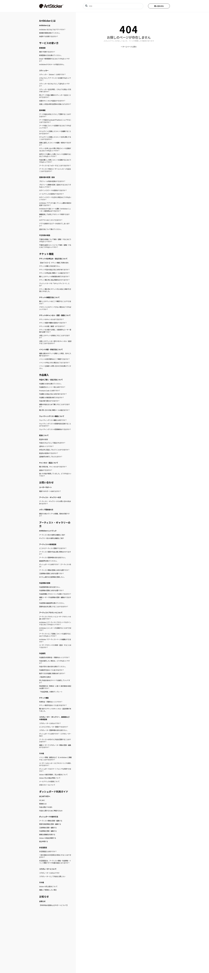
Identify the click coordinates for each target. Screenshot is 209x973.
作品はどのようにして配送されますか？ (52, 443)
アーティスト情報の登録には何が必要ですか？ (54, 570)
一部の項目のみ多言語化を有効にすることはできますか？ (55, 856)
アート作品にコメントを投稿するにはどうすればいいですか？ (55, 127)
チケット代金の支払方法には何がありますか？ (54, 270)
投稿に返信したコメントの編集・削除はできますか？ (55, 144)
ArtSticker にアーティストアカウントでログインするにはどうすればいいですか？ (55, 623)
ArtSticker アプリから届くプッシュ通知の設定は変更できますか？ (55, 204)
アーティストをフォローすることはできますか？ (55, 165)
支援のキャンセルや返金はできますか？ (52, 101)
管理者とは (42, 804)
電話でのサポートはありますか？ (50, 491)
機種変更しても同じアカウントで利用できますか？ (54, 215)
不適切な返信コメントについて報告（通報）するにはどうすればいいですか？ (55, 246)
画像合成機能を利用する (47, 834)
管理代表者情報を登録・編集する (50, 824)
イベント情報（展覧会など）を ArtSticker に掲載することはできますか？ (55, 758)
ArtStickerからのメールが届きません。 (52, 64)
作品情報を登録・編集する (48, 831)
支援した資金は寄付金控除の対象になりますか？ (55, 104)
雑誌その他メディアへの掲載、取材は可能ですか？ (54, 515)
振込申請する (43, 841)
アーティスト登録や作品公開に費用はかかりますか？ (55, 553)
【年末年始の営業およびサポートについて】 (53, 905)
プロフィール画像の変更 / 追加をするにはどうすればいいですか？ (55, 186)
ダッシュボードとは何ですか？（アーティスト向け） (55, 565)
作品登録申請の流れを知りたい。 (50, 587)
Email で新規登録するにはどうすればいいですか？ (54, 60)
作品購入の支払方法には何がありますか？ (53, 394)
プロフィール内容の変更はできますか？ (52, 181)
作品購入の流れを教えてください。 (50, 384)
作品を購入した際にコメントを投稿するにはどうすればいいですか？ (55, 161)
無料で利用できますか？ (47, 52)
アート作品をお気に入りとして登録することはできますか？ (55, 115)
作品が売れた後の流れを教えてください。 (53, 666)
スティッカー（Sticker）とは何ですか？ (52, 74)
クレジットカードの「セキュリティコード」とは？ (54, 284)
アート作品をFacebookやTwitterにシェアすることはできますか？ (55, 121)
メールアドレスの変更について (49, 781)
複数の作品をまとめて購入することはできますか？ (54, 405)
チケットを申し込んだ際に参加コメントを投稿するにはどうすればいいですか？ (55, 149)
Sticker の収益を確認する (47, 838)
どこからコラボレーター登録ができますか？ (53, 727)
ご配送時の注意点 (45, 677)
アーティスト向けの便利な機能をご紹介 (52, 535)
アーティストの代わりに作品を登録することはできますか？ (55, 740)
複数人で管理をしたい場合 (48, 890)
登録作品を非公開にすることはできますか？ (53, 607)
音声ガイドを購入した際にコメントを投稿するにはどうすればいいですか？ (55, 155)
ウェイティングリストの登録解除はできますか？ (55, 429)
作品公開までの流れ (45, 807)
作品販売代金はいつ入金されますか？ (51, 670)
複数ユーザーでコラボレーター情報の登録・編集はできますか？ (55, 746)
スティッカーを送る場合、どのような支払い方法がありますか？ (55, 90)
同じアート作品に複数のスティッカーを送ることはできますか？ (55, 96)
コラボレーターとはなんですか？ (50, 723)
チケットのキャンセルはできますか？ (51, 319)
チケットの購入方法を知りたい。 (50, 266)
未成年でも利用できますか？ (48, 36)
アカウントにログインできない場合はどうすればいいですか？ (55, 308)
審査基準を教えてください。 (48, 561)
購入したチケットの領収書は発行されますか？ (54, 276)
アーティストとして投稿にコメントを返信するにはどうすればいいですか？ (55, 635)
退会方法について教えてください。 (50, 229)
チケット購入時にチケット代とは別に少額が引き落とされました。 (55, 290)
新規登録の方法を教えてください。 (50, 55)
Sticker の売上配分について (48, 886)
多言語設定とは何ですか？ (48, 851)
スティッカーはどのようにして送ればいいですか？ (54, 85)
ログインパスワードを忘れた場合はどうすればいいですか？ (55, 198)
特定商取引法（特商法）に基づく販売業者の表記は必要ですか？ (55, 687)
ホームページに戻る (129, 47)
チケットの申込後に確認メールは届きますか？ (54, 273)
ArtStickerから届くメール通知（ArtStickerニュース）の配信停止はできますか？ (55, 210)
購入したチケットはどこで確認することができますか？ (55, 302)
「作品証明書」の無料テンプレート (50, 692)
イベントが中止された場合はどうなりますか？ (54, 363)
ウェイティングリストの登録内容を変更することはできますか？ (55, 425)
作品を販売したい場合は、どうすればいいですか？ (54, 662)
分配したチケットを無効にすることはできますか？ (54, 336)
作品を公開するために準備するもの (50, 811)
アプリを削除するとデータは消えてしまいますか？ (54, 225)
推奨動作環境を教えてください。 (50, 33)
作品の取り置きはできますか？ (49, 401)
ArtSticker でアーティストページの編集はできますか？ (55, 640)
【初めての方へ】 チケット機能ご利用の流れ (54, 263)
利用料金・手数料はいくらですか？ (50, 702)
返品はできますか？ (45, 470)
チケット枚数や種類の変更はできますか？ (53, 323)
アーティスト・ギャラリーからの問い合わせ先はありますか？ (55, 502)
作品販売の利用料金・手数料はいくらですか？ (54, 657)
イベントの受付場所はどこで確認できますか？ (54, 359)
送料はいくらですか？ (46, 446)
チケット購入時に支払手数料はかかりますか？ (54, 280)
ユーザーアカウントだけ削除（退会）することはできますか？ (55, 646)
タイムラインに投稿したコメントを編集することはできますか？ (55, 132)
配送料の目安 (43, 439)
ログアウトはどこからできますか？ (50, 220)
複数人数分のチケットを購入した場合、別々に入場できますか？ (55, 354)
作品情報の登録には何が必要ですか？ (51, 590)
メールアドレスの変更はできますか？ (51, 194)
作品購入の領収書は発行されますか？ (51, 397)
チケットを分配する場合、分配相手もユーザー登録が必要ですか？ (55, 331)
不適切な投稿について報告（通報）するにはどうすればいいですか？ (55, 240)
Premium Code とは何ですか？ (49, 391)
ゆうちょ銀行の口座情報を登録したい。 (52, 577)
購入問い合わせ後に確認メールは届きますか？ (54, 410)
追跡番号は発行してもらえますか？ (50, 457)
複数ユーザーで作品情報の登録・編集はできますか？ (55, 598)
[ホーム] (57, 6)
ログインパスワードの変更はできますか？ (53, 190)
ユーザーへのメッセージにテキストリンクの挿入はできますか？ (55, 764)
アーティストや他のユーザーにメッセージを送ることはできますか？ (55, 170)
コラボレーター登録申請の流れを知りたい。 (53, 730)
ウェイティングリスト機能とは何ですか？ (53, 420)
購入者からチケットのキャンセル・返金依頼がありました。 (55, 710)
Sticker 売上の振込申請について (49, 778)
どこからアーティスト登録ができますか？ (53, 548)
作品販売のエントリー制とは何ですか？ (52, 387)
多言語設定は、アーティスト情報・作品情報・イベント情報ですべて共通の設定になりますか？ (55, 862)
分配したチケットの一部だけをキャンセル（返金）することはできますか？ (55, 342)
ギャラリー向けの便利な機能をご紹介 (51, 538)
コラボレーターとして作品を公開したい (52, 876)
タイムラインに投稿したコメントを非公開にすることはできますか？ (55, 138)
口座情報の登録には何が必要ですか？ (51, 573)
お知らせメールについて (47, 785)
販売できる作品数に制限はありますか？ (52, 673)
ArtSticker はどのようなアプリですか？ (52, 29)
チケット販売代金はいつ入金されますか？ (53, 705)
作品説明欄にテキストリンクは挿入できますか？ (55, 594)
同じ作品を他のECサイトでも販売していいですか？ (54, 681)
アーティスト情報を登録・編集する (50, 821)
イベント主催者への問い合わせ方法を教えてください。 (55, 367)
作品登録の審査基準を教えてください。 (52, 603)
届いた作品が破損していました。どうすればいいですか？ (55, 475)
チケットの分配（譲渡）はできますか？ (52, 326)
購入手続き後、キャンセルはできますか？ (53, 467)
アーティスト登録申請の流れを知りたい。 (53, 557)
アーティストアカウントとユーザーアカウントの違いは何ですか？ (55, 618)
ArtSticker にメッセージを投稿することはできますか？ (55, 629)
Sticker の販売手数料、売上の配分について (53, 775)
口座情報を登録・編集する (48, 828)
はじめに (42, 800)
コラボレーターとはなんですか (49, 873)
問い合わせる (159, 6)
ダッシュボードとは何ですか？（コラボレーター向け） (55, 735)
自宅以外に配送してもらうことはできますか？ (54, 450)
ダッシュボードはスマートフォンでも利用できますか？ (55, 770)
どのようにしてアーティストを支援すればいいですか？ (55, 79)
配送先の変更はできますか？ (48, 453)
